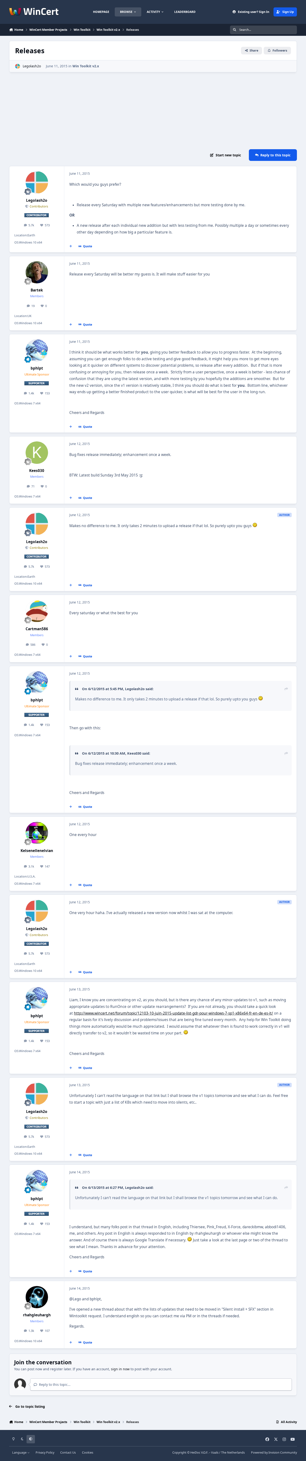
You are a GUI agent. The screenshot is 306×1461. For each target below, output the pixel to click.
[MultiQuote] (70, 246)
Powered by (274, 1452)
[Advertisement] (153, 110)
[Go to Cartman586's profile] (37, 611)
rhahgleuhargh (37, 1315)
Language (19, 1452)
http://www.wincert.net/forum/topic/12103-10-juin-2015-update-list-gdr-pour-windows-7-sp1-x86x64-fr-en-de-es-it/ (173, 1013)
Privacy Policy (45, 1452)
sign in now (120, 1369)
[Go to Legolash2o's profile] (17, 66)
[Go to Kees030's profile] (37, 452)
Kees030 (36, 470)
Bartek (37, 290)
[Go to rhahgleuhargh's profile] (37, 1297)
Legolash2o (32, 66)
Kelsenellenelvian (37, 850)
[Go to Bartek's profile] (37, 272)
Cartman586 (37, 628)
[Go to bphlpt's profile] (37, 350)
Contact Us (68, 1452)
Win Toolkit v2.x (85, 66)
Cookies (87, 1452)
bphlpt (37, 368)
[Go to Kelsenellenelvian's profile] (37, 833)
